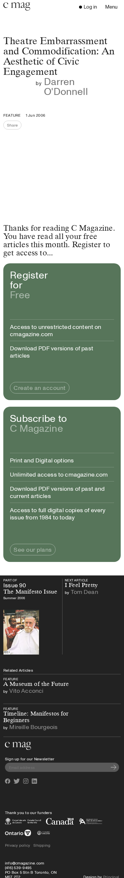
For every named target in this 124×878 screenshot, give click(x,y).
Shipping (41, 845)
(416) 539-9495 (18, 867)
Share (14, 126)
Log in (90, 6)
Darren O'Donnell (66, 86)
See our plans (33, 549)
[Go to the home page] (18, 746)
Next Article (81, 582)
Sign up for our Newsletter (29, 758)
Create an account (40, 388)
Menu (113, 7)
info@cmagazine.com (24, 863)
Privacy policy (17, 845)
